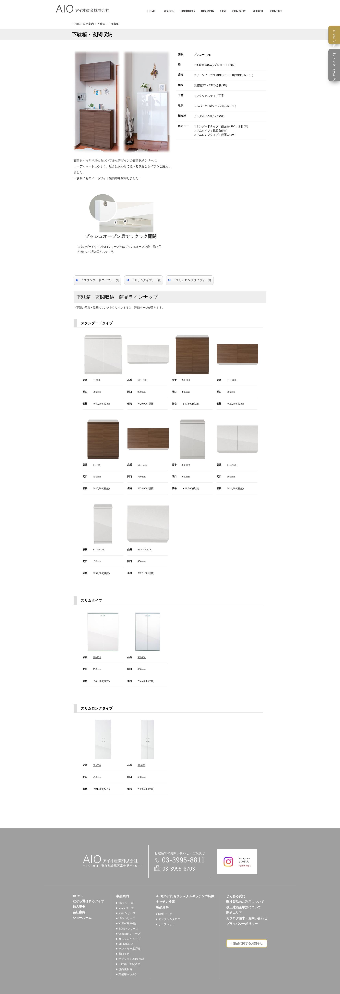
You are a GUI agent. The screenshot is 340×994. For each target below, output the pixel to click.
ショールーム (82, 917)
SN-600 (142, 657)
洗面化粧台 (125, 969)
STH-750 (142, 464)
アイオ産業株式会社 (82, 9)
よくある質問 (235, 896)
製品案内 (88, 23)
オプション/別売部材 (131, 959)
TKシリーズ (125, 903)
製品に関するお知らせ (248, 943)
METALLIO (125, 943)
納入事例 (79, 906)
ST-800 (186, 380)
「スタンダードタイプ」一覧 (100, 280)
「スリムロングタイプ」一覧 (192, 280)
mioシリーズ (126, 908)
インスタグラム (237, 862)
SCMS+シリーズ (128, 928)
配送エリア (234, 912)
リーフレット (166, 924)
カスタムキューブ (129, 938)
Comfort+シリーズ (129, 933)
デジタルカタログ (169, 919)
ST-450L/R (99, 549)
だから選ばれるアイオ (88, 901)
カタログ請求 (334, 35)
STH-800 (232, 380)
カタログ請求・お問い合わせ (246, 918)
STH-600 (232, 464)
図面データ (165, 914)
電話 (179, 860)
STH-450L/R (144, 549)
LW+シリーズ (126, 918)
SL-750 (97, 765)
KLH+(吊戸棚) (127, 923)
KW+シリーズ (127, 913)
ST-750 (97, 464)
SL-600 (141, 765)
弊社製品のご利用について (245, 901)
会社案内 (79, 912)
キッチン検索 (165, 901)
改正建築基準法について (243, 907)
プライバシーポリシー (242, 923)
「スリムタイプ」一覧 (146, 280)
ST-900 (97, 380)
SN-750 (97, 657)
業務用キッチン (128, 974)
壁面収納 (123, 953)
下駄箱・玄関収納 (129, 964)
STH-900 (142, 380)
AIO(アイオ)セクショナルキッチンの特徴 (185, 896)
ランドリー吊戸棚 (129, 948)
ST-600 (186, 464)
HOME (76, 23)
